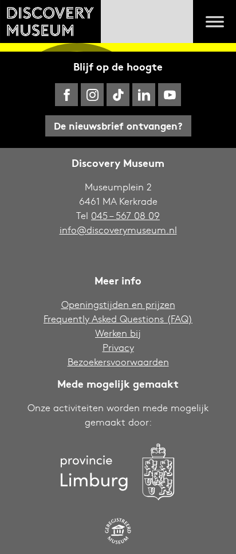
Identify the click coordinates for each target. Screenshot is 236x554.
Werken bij (118, 333)
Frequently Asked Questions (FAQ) (118, 318)
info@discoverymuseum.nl (118, 229)
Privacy (118, 347)
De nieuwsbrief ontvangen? (118, 125)
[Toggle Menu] (215, 22)
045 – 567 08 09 (125, 215)
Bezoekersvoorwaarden (118, 361)
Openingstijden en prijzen (118, 304)
